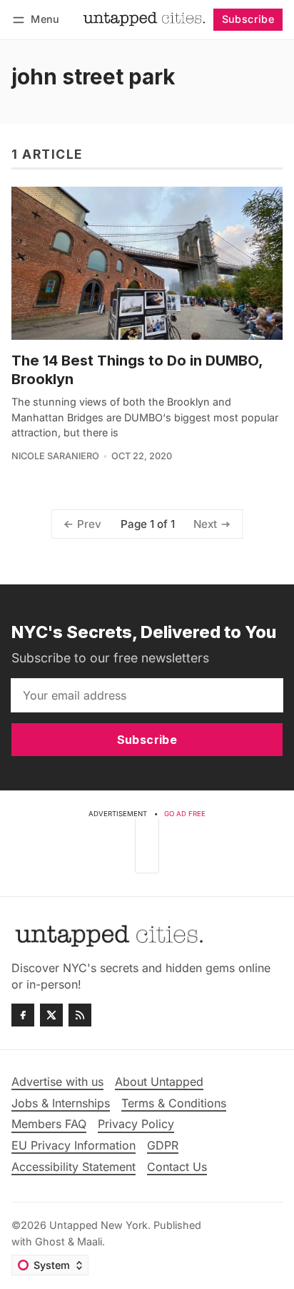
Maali (89, 1241)
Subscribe (248, 19)
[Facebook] (22, 1015)
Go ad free (185, 814)
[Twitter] (51, 1015)
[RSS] (80, 1015)
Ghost (50, 1241)
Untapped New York (98, 1225)
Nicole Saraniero (55, 456)
